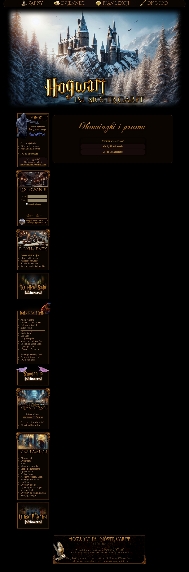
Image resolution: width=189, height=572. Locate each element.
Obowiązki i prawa (29, 258)
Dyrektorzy (26, 461)
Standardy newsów (29, 263)
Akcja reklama (27, 319)
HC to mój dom (28, 359)
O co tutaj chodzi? (29, 143)
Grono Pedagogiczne (30, 469)
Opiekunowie (27, 471)
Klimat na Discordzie (30, 425)
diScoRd (157, 3)
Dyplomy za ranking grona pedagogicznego (33, 494)
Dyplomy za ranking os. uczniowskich (32, 488)
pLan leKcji (116, 3)
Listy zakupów (27, 338)
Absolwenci (26, 458)
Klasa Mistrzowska (29, 466)
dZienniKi (73, 3)
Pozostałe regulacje (29, 260)
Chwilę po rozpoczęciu (31, 322)
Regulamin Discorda (30, 148)
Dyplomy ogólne (28, 484)
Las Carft (25, 335)
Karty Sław (26, 333)
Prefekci (24, 463)
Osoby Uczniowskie (113, 146)
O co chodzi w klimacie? (32, 422)
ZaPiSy (35, 3)
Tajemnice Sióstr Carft (31, 343)
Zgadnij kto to (27, 346)
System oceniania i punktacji (34, 266)
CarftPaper (26, 482)
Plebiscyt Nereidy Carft (31, 354)
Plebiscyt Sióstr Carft (30, 357)
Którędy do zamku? (30, 146)
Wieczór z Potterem (30, 349)
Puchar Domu (27, 474)
